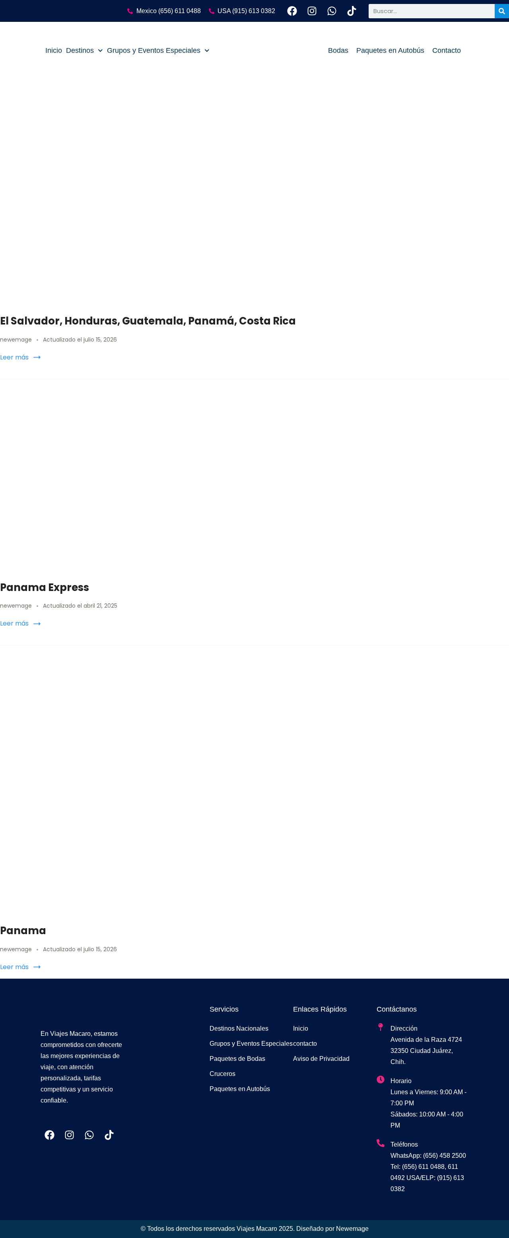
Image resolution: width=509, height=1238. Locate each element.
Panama (23, 930)
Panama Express (44, 587)
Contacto (446, 50)
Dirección (404, 1028)
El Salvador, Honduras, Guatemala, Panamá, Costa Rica (148, 321)
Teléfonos (404, 1144)
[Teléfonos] (381, 1143)
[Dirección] (381, 1027)
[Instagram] (312, 11)
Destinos (80, 50)
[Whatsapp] (332, 11)
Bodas (338, 50)
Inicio (53, 50)
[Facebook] (292, 11)
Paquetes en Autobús (390, 50)
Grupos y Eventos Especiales (153, 50)
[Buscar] (502, 11)
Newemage (352, 1228)
